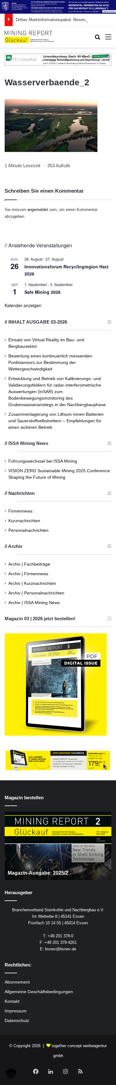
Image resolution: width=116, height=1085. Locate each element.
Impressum (16, 1011)
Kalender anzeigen (23, 305)
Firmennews (20, 511)
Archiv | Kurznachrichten (32, 583)
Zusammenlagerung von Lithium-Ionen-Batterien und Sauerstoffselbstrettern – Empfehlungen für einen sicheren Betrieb (56, 421)
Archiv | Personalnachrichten (36, 593)
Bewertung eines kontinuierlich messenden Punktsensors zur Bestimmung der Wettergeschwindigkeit (50, 362)
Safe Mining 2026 (42, 292)
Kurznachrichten (24, 520)
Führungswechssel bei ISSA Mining (42, 461)
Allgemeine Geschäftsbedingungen (39, 991)
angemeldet (37, 209)
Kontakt (12, 1001)
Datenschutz (17, 1020)
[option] (58, 846)
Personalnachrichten (28, 530)
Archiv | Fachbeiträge (29, 564)
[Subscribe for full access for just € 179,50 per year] (58, 760)
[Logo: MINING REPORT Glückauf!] (29, 37)
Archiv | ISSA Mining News (34, 602)
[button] (11, 1074)
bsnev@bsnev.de (60, 949)
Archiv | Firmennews (28, 574)
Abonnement (17, 982)
